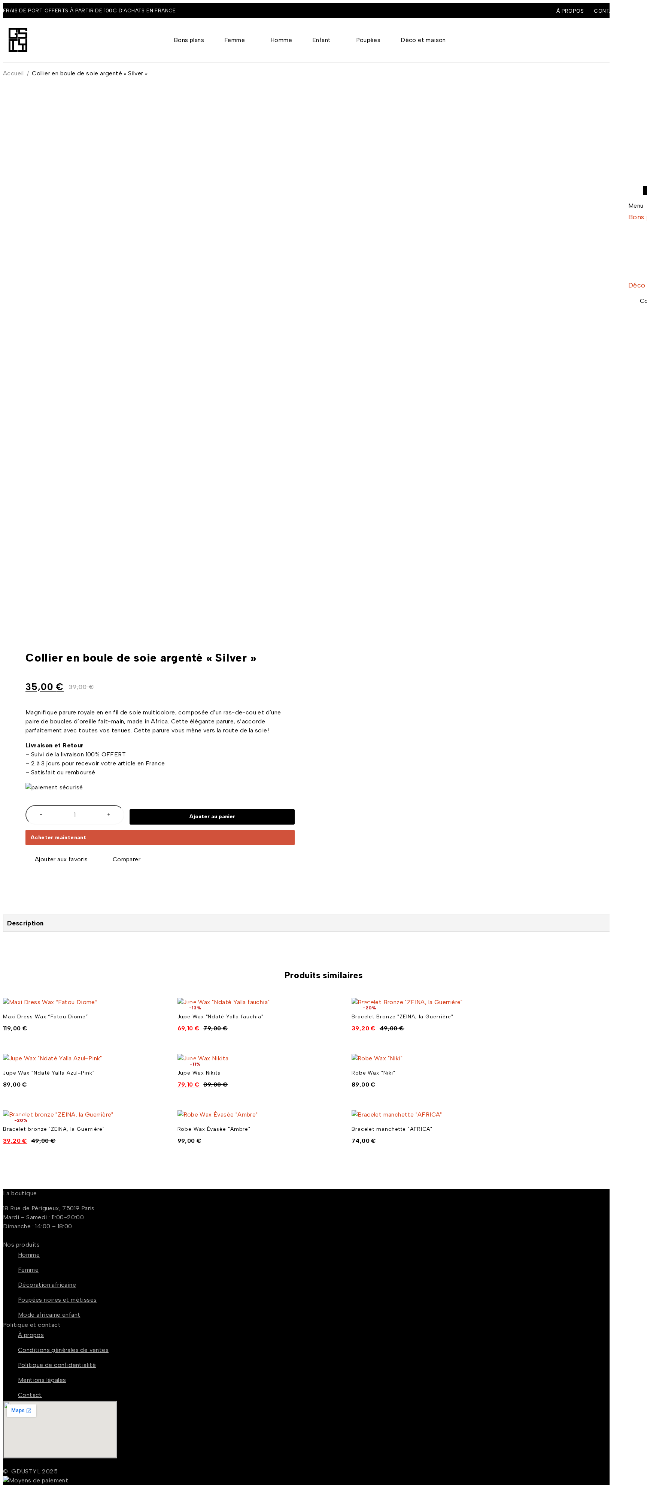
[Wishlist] (57, 859)
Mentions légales (42, 1379)
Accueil (13, 73)
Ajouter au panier (212, 816)
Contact (30, 1394)
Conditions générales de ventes (63, 1349)
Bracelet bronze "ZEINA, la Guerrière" (54, 1129)
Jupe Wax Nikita (199, 1073)
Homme (29, 1254)
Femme (28, 1269)
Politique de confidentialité (57, 1364)
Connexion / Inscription (604, 40)
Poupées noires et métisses (57, 1299)
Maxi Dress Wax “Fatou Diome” (45, 1016)
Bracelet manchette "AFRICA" (392, 1129)
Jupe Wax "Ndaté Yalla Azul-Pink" (49, 1073)
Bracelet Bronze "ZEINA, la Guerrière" (402, 1016)
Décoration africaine (47, 1284)
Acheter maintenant (58, 837)
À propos (570, 11)
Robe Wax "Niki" (373, 1073)
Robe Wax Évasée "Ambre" (214, 1129)
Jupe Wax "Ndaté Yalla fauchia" (220, 1016)
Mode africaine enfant (49, 1314)
